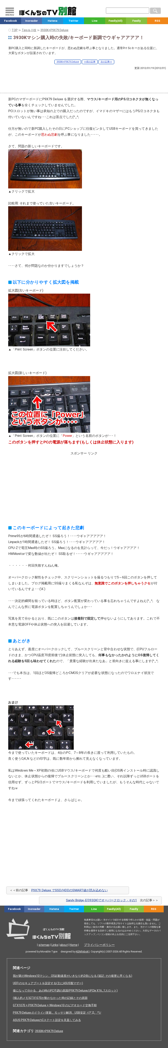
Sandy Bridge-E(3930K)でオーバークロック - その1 (101, 900)
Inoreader (31, 20)
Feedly (136, 20)
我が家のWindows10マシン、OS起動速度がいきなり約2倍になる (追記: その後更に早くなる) (72, 975)
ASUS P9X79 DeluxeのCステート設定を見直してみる (47, 1020)
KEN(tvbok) (83, 951)
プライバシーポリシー (99, 945)
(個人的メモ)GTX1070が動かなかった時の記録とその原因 (50, 998)
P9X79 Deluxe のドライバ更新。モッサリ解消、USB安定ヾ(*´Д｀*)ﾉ (57, 1012)
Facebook (10, 20)
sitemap (44, 945)
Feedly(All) (116, 20)
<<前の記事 (89, 61)
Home (73, 945)
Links (54, 945)
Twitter (73, 20)
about (64, 945)
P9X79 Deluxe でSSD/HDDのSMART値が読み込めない (69, 890)
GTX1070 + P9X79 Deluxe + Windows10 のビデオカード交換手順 (55, 1005)
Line (94, 20)
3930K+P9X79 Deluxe (68, 61)
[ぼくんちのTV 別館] (49, 935)
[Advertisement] (84, 81)
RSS (153, 909)
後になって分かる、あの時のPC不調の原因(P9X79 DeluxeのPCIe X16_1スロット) (65, 990)
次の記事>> (106, 61)
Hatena (52, 20)
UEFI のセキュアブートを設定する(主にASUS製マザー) (48, 983)
